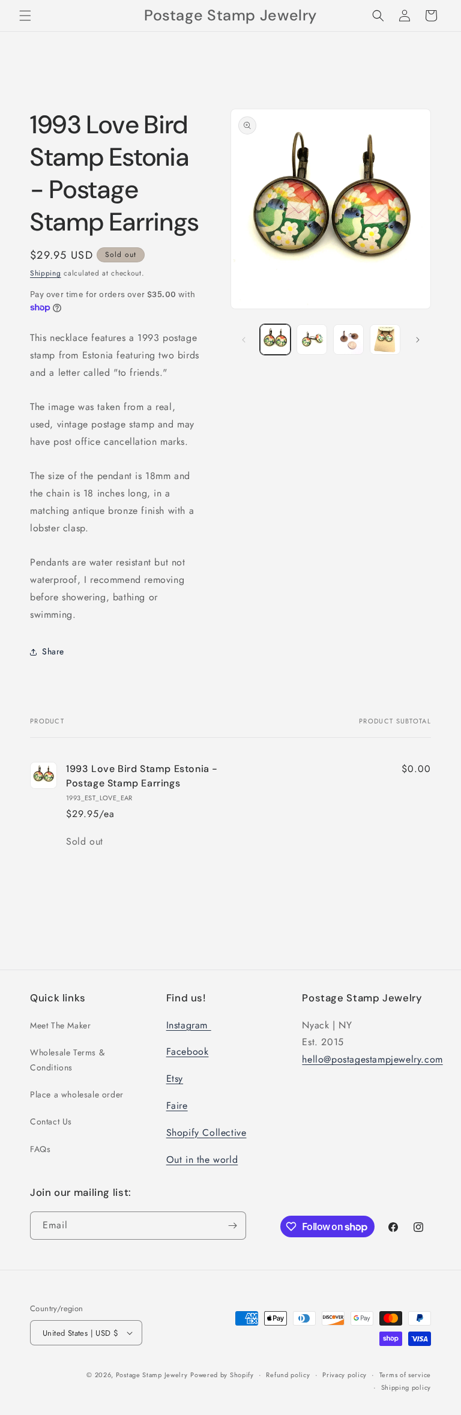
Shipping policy (406, 1387)
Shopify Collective (206, 1132)
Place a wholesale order (77, 1094)
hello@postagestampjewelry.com (372, 1059)
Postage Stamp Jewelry (152, 1375)
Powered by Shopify (222, 1375)
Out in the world (202, 1159)
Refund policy (288, 1375)
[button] (25, 15)
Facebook (187, 1051)
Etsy (174, 1078)
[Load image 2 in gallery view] (312, 339)
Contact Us (51, 1121)
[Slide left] (243, 340)
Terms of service (405, 1375)
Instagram (188, 1025)
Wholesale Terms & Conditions (67, 1059)
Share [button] (53, 651)
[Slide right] (418, 340)
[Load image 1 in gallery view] (275, 339)
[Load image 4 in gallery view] (385, 339)
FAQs (40, 1149)
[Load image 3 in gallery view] (348, 339)
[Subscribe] (232, 1225)
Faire (177, 1105)
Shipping (45, 273)
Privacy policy (344, 1375)
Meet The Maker (60, 1025)
